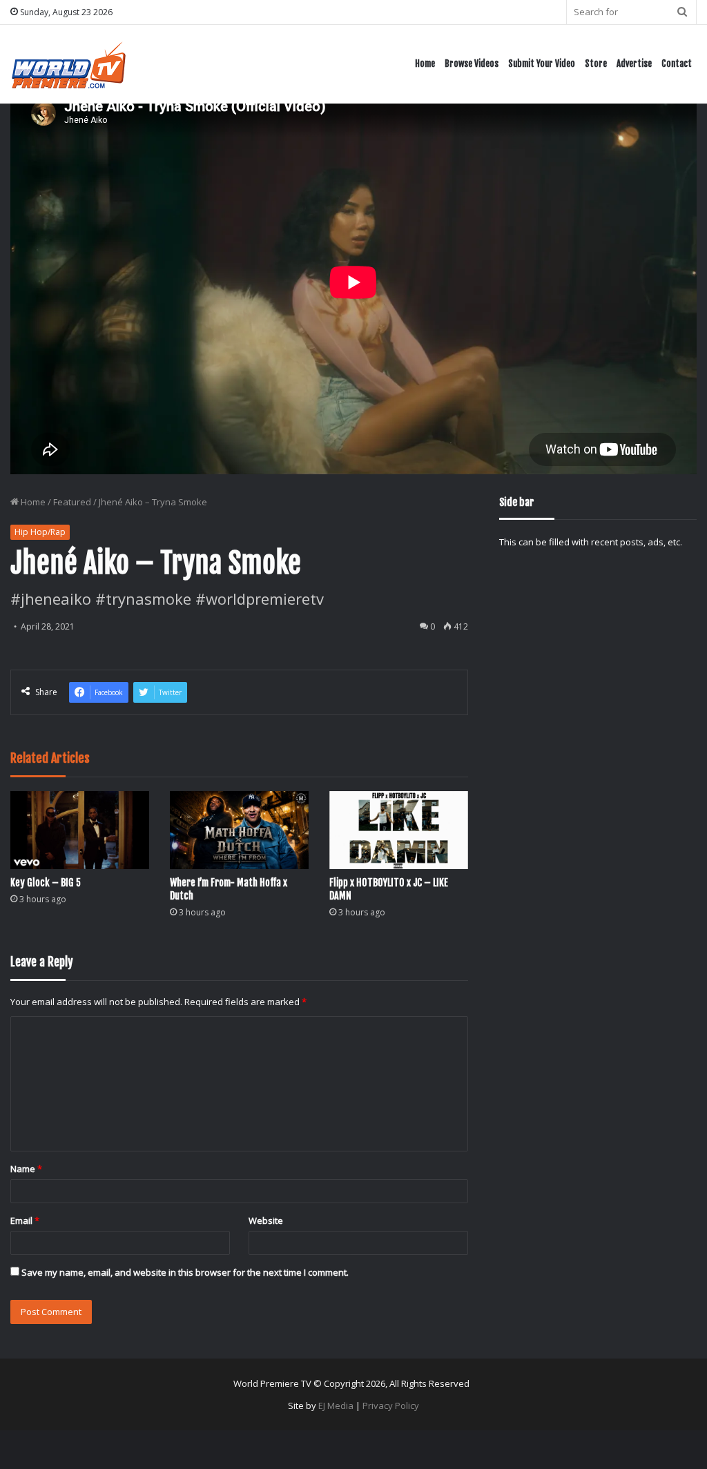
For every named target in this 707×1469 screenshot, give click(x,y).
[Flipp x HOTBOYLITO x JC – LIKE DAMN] (398, 830)
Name (26, 1168)
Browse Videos (471, 63)
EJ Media (336, 1405)
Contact (676, 63)
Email (24, 1220)
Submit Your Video (541, 63)
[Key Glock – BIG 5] (79, 830)
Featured (72, 502)
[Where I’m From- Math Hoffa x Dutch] (239, 830)
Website (266, 1220)
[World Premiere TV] (68, 64)
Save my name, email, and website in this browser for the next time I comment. (185, 1272)
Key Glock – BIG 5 (45, 882)
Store (596, 63)
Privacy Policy (390, 1405)
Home (425, 63)
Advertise (634, 63)
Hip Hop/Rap (40, 532)
